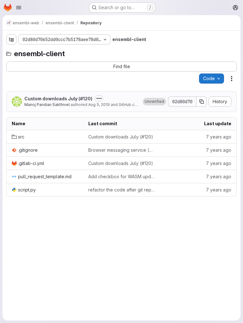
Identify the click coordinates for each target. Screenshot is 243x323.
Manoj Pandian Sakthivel (47, 104)
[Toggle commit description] (99, 98)
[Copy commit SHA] (201, 102)
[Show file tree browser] (11, 39)
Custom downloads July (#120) (58, 98)
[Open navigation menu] (19, 8)
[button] (154, 101)
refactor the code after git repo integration (121, 189)
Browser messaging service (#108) (121, 150)
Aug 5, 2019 (99, 104)
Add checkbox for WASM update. (121, 176)
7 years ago (218, 136)
